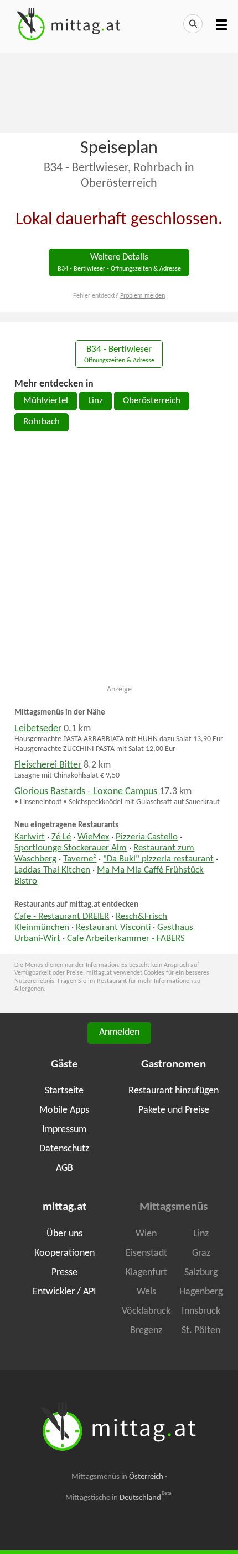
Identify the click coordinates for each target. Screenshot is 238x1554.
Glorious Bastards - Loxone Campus (85, 791)
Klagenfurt (146, 1272)
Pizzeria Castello (147, 837)
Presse (64, 1272)
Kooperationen (64, 1253)
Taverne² (79, 859)
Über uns (64, 1234)
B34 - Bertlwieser (119, 354)
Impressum (64, 1129)
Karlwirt (29, 837)
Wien (146, 1234)
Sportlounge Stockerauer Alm (70, 848)
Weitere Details (119, 262)
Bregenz (146, 1330)
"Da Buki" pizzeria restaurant (158, 859)
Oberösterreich (151, 401)
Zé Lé (61, 837)
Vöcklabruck (146, 1311)
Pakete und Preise (173, 1110)
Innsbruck (201, 1311)
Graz (201, 1253)
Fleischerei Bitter (47, 765)
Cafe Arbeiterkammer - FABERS (126, 938)
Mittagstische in (118, 1497)
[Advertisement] (119, 91)
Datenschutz (64, 1149)
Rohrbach (41, 421)
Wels (146, 1292)
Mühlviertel (45, 401)
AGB (64, 1168)
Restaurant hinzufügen (173, 1091)
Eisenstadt (146, 1253)
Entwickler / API (64, 1292)
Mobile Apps (64, 1110)
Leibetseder (37, 728)
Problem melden (142, 296)
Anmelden (119, 1032)
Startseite (64, 1091)
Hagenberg (201, 1292)
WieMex (93, 837)
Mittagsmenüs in (117, 1477)
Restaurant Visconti (113, 927)
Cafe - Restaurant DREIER (61, 916)
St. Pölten (201, 1330)
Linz (95, 401)
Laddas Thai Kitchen (52, 870)
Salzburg (201, 1272)
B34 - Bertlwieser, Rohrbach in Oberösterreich (119, 176)
